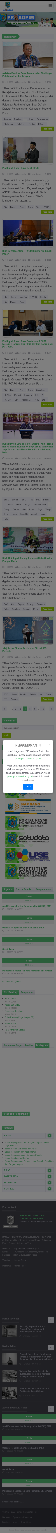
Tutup (28, 787)
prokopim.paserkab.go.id (28, 758)
